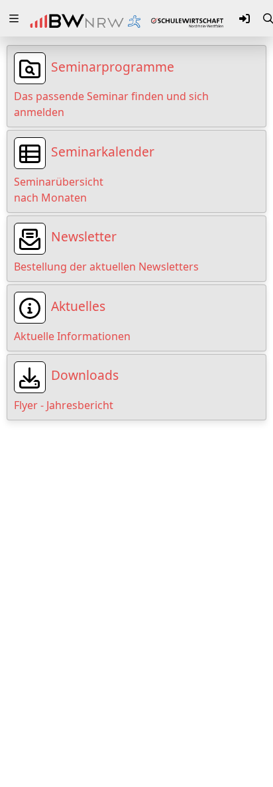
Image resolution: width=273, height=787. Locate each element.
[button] (14, 19)
